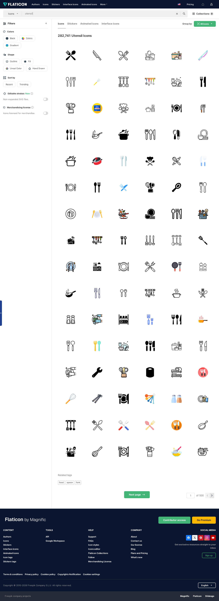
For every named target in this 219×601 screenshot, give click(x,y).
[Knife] (203, 55)
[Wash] (97, 319)
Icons (45, 4)
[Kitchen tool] (70, 108)
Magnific (184, 596)
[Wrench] (97, 372)
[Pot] (203, 214)
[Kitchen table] (97, 266)
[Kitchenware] (150, 451)
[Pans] (203, 451)
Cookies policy (48, 574)
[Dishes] (203, 134)
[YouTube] (213, 537)
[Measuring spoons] (150, 398)
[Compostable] (203, 293)
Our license (136, 545)
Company (136, 530)
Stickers (56, 4)
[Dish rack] (123, 319)
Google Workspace (55, 541)
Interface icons (70, 4)
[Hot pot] (176, 293)
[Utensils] (70, 55)
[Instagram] (207, 537)
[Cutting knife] (97, 55)
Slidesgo (209, 596)
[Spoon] (176, 187)
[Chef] (123, 108)
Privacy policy (31, 574)
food (61, 482)
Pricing (190, 4)
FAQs (90, 541)
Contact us (136, 541)
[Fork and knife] (203, 161)
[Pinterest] (201, 537)
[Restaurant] (123, 161)
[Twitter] (195, 537)
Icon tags (8, 557)
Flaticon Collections (98, 553)
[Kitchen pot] (97, 161)
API (47, 536)
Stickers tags (9, 561)
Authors (36, 4)
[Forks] (150, 319)
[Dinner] (176, 108)
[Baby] (203, 187)
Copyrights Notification (69, 574)
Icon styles (93, 545)
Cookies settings (91, 574)
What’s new (136, 557)
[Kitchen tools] (150, 240)
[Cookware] (176, 55)
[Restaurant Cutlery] (70, 134)
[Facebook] (188, 537)
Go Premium (204, 520)
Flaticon (197, 596)
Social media (208, 530)
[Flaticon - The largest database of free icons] (15, 4)
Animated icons (89, 4)
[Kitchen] (150, 81)
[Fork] (203, 108)
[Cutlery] (123, 55)
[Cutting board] (150, 372)
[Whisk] (97, 451)
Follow (91, 557)
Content (8, 530)
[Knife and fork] (203, 81)
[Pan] (203, 319)
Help (90, 530)
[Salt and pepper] (203, 266)
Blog (133, 549)
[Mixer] (70, 398)
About (134, 536)
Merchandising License (99, 561)
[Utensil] (97, 293)
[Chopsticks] (97, 398)
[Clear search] (177, 13)
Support (92, 536)
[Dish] (70, 214)
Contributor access (174, 520)
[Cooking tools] (176, 266)
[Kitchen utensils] (150, 55)
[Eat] (70, 266)
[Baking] (176, 161)
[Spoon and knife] (176, 134)
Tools (49, 530)
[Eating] (123, 266)
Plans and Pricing (139, 553)
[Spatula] (97, 81)
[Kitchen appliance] (70, 240)
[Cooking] (97, 134)
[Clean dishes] (176, 81)
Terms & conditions (13, 574)
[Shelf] (176, 372)
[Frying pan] (203, 425)
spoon (70, 482)
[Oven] (97, 108)
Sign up (209, 555)
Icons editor (94, 549)
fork (78, 482)
